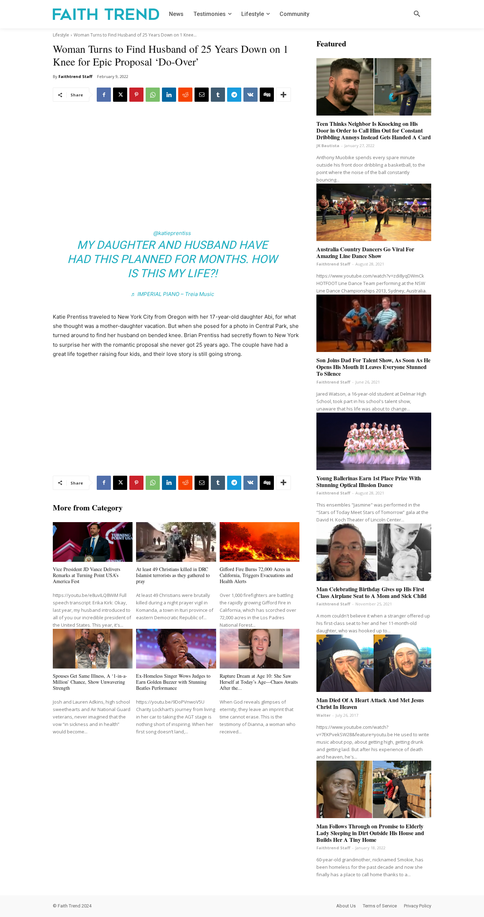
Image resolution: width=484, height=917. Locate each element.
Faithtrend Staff (75, 76)
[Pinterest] (136, 95)
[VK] (250, 95)
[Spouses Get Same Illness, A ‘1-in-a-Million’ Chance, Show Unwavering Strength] (93, 649)
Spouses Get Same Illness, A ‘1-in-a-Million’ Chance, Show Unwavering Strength (90, 681)
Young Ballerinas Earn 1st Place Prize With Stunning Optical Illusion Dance (368, 481)
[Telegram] (234, 95)
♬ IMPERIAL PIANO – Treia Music (172, 294)
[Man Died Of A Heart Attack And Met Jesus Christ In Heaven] (373, 663)
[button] (417, 14)
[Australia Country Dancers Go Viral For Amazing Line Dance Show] (373, 212)
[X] (120, 95)
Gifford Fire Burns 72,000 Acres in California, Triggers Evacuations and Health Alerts (256, 575)
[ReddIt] (185, 95)
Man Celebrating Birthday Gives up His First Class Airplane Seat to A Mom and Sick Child (371, 592)
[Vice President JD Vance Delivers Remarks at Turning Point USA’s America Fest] (93, 542)
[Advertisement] (176, 164)
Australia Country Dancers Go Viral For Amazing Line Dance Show (365, 252)
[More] (283, 95)
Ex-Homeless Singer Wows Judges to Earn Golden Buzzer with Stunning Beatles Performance (173, 681)
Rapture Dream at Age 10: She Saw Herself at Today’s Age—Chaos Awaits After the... (259, 681)
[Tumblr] (218, 95)
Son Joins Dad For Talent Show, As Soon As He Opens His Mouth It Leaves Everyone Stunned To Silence (373, 367)
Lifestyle (61, 35)
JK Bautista (327, 145)
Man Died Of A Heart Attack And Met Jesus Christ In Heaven (370, 703)
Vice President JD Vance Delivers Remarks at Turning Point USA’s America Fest (86, 575)
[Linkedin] (169, 95)
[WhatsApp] (153, 95)
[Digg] (267, 95)
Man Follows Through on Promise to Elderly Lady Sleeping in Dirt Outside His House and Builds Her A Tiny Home (370, 833)
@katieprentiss (172, 233)
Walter (323, 715)
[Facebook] (104, 95)
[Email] (202, 95)
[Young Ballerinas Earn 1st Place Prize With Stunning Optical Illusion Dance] (373, 441)
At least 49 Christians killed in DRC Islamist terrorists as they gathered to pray (173, 575)
